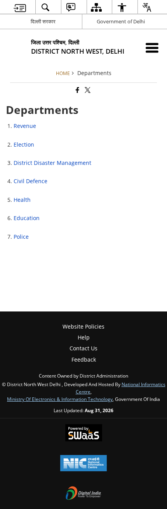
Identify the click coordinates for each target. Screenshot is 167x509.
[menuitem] (20, 7)
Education (27, 218)
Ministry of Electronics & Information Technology (60, 399)
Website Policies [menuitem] (83, 326)
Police (21, 236)
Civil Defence (30, 181)
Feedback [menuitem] (83, 359)
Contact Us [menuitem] (83, 348)
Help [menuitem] (84, 337)
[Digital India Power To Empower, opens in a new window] (83, 494)
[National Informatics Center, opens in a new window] (83, 464)
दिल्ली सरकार (43, 21)
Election (24, 144)
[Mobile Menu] (152, 47)
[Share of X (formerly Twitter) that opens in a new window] (87, 90)
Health (22, 199)
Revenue (25, 125)
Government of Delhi (121, 21)
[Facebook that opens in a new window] (77, 90)
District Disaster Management (52, 162)
